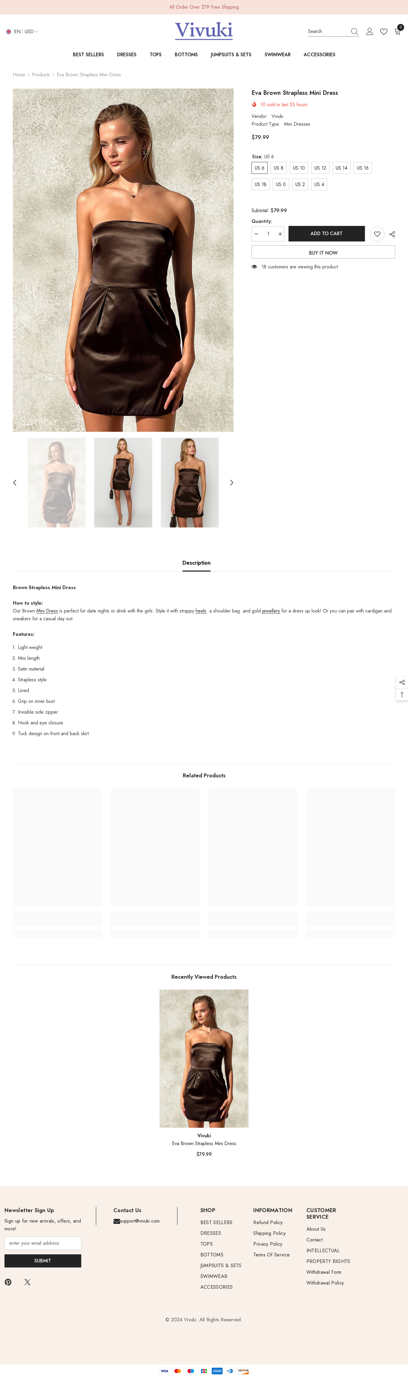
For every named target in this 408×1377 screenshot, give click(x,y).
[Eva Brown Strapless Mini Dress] (204, 1059)
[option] (123, 260)
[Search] (333, 32)
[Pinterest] (8, 1282)
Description (196, 563)
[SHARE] (390, 234)
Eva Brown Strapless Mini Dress (204, 1143)
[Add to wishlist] (377, 234)
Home (19, 74)
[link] (57, 922)
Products (41, 74)
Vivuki (277, 116)
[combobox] (327, 31)
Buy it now (323, 253)
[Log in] (369, 31)
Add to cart (327, 233)
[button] (14, 482)
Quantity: (261, 221)
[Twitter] (27, 1282)
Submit (42, 1260)
